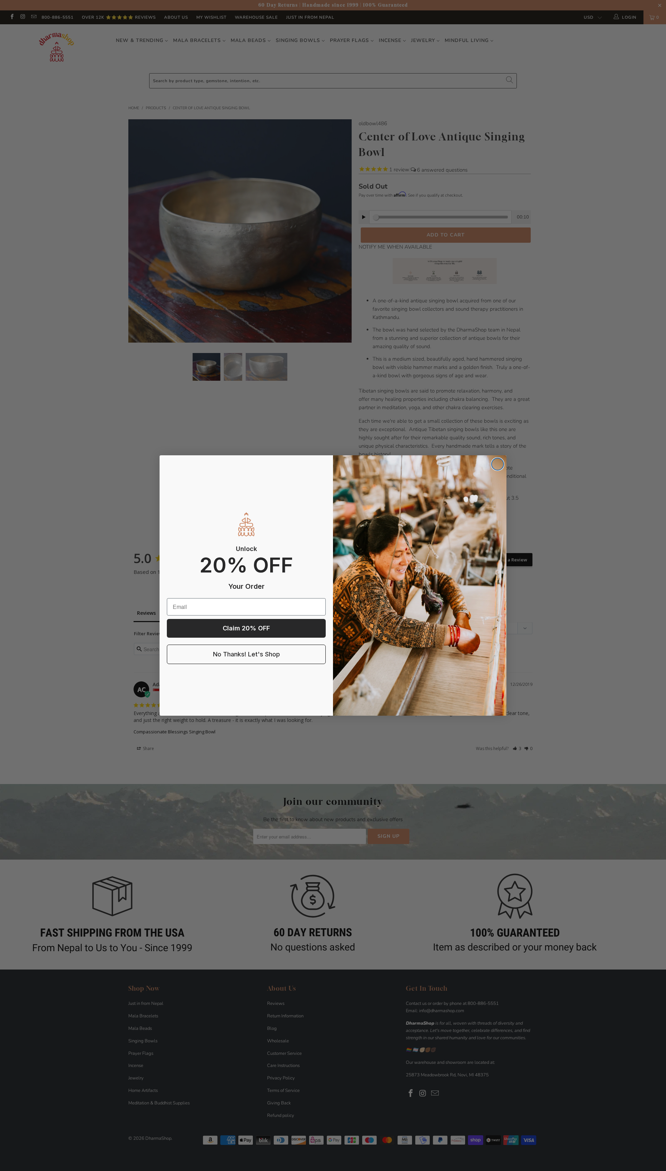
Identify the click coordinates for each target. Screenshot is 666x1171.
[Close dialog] (498, 464)
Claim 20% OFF (246, 628)
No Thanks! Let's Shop (246, 654)
